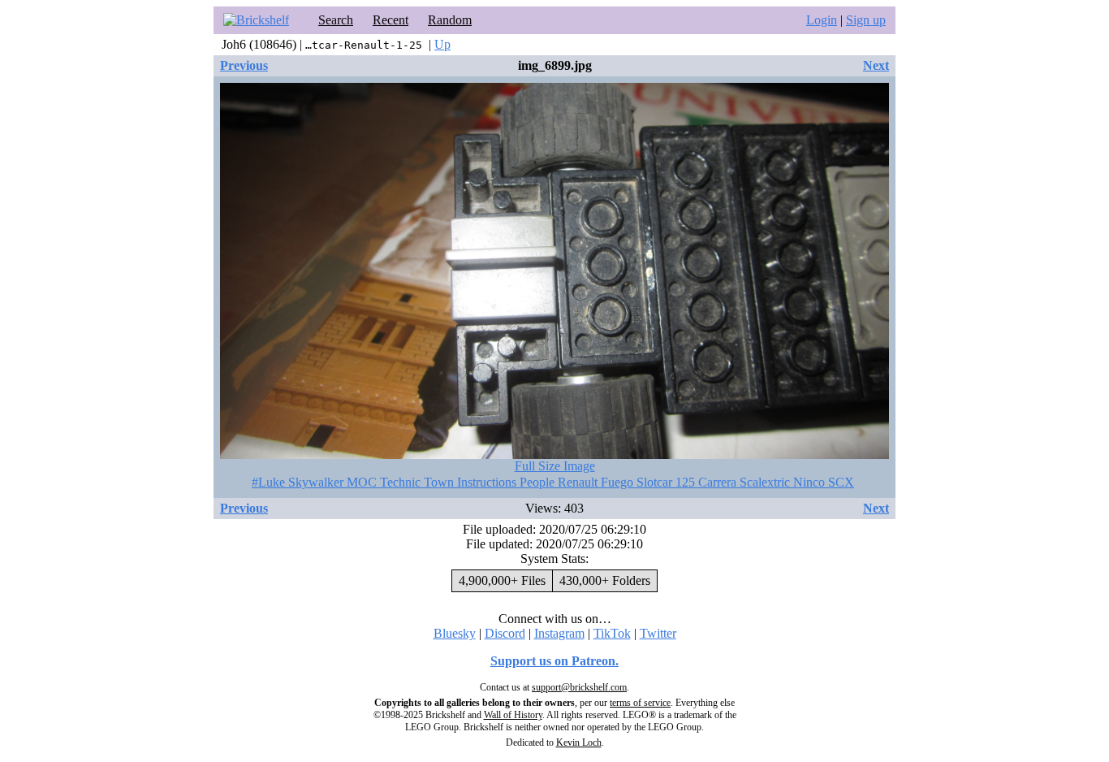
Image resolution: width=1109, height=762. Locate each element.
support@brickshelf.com (579, 687)
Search (335, 20)
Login (821, 20)
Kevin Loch (579, 742)
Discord (505, 633)
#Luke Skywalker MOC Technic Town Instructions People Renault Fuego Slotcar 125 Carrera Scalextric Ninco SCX (553, 482)
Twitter (658, 633)
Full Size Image (555, 466)
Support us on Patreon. (554, 661)
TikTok (612, 633)
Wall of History (513, 715)
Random (450, 20)
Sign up (866, 20)
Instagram (559, 633)
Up (442, 44)
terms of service (640, 702)
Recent (390, 20)
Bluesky (455, 633)
